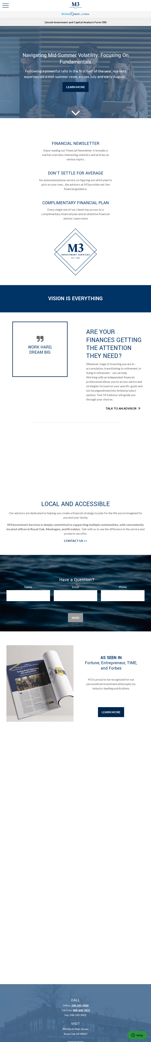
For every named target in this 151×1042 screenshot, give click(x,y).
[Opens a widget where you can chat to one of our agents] (137, 1035)
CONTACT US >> (75, 540)
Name (28, 587)
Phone (123, 587)
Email (75, 587)
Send (75, 617)
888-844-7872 (81, 1010)
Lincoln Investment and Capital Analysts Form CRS (75, 22)
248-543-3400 (79, 1005)
